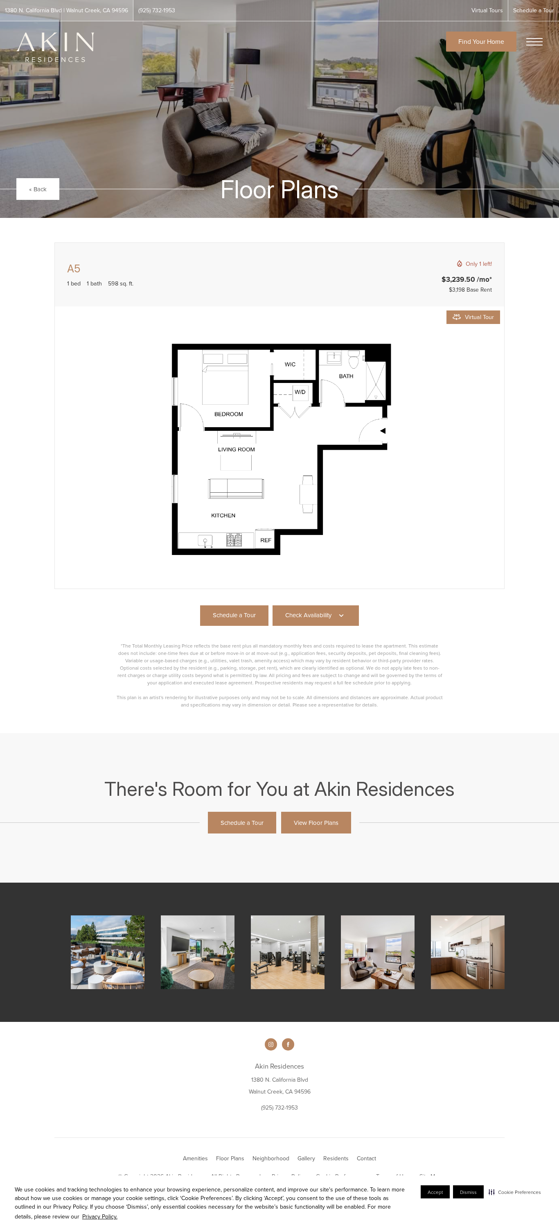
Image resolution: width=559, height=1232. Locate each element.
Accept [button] (435, 1192)
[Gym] (288, 952)
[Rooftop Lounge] (197, 952)
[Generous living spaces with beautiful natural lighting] (378, 952)
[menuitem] (195, 1158)
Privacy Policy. (99, 1216)
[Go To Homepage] (55, 47)
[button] (515, 1191)
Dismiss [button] (468, 1192)
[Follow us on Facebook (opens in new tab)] (288, 1044)
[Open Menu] (534, 41)
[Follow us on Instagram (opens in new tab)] (271, 1044)
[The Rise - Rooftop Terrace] (107, 952)
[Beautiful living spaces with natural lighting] (468, 952)
